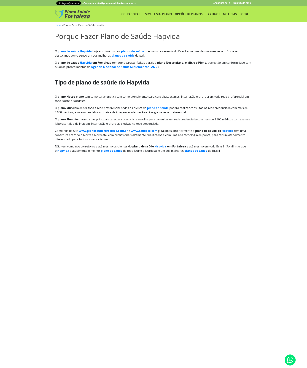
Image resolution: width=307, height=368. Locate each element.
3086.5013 (223, 3)
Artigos (214, 14)
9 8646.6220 (243, 3)
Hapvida (86, 63)
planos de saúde (132, 51)
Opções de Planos (189, 14)
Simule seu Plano (158, 14)
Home (58, 25)
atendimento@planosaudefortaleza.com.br (111, 3)
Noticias (230, 14)
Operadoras (130, 14)
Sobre (244, 14)
